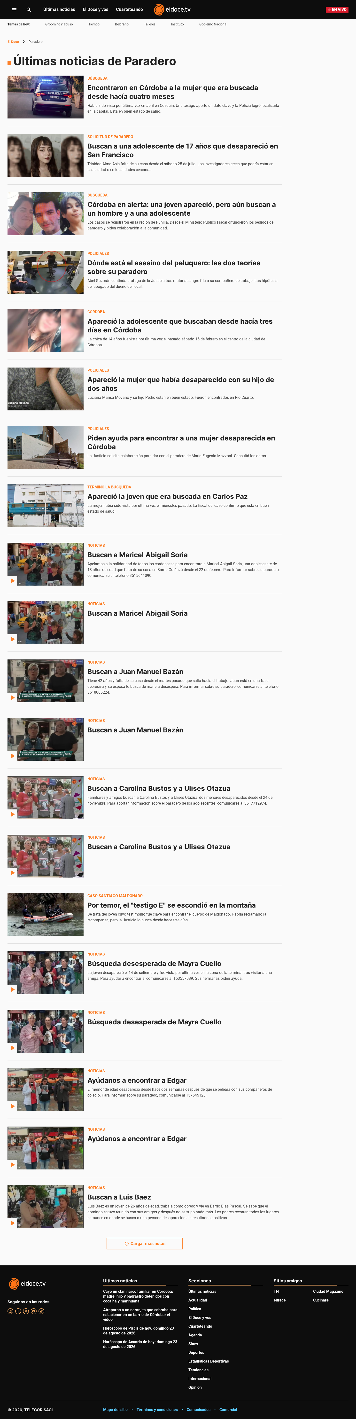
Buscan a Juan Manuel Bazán (135, 671)
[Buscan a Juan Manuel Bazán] (46, 680)
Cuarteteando (129, 9)
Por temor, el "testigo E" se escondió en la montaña (171, 905)
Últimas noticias (59, 9)
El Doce (13, 42)
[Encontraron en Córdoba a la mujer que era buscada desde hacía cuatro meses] (46, 97)
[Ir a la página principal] (172, 10)
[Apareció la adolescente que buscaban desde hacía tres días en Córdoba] (46, 330)
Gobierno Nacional (213, 24)
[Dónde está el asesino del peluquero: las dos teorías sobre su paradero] (46, 272)
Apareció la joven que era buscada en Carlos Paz (167, 496)
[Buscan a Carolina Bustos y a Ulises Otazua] (46, 797)
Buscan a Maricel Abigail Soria (137, 555)
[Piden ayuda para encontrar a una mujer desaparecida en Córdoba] (46, 447)
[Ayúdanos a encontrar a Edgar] (46, 1089)
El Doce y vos (95, 9)
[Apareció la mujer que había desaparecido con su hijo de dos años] (46, 389)
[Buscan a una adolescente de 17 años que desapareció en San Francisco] (46, 155)
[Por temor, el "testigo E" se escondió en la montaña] (46, 914)
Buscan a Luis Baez (119, 1197)
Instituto (177, 24)
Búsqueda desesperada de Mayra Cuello (154, 963)
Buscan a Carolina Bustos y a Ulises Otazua (158, 788)
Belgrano (122, 24)
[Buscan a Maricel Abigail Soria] (46, 564)
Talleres (149, 24)
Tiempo (94, 24)
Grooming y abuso (59, 24)
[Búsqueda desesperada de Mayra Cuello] (46, 972)
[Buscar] (29, 10)
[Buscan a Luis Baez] (46, 1206)
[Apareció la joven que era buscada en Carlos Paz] (46, 505)
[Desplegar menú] (10, 10)
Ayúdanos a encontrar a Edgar (136, 1080)
